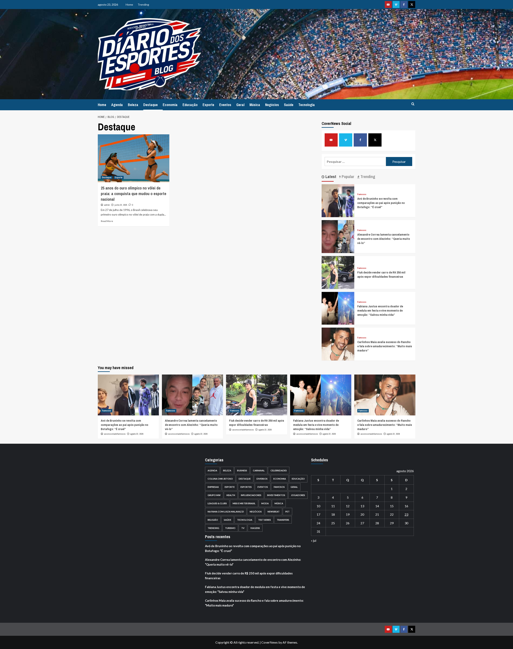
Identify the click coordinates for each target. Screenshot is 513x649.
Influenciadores (251, 495)
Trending (143, 4)
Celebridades (279, 470)
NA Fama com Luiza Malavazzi (226, 511)
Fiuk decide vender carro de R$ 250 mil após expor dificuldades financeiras (381, 274)
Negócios (272, 104)
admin (107, 205)
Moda (265, 503)
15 (392, 506)
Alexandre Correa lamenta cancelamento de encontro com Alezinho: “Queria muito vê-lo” (383, 238)
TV (242, 528)
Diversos (262, 478)
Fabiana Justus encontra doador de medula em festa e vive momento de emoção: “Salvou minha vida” (380, 310)
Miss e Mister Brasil (244, 503)
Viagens (255, 528)
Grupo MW (214, 495)
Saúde (288, 104)
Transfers (283, 519)
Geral (240, 104)
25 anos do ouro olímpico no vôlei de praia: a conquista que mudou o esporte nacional (133, 193)
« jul (313, 540)
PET (287, 511)
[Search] (412, 104)
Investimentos (276, 495)
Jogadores (298, 495)
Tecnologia (306, 104)
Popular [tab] (347, 176)
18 (333, 514)
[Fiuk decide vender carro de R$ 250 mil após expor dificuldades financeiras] (338, 272)
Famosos (361, 194)
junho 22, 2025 (120, 205)
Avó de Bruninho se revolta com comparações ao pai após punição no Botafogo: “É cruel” (381, 202)
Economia (170, 104)
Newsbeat (274, 511)
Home (129, 4)
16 (406, 506)
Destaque (150, 104)
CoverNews (269, 642)
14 (377, 506)
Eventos (225, 104)
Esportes (246, 487)
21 (377, 514)
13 (362, 506)
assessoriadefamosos (115, 434)
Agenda (117, 104)
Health (230, 495)
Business (242, 470)
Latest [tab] (330, 176)
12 (347, 506)
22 (392, 514)
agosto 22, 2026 (136, 433)
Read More (107, 221)
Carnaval (259, 470)
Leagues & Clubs (217, 503)
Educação (190, 104)
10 (318, 506)
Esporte (208, 104)
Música (254, 104)
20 (362, 514)
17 (318, 514)
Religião (213, 519)
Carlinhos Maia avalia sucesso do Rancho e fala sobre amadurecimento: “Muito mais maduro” (384, 346)
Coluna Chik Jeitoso (220, 478)
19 (347, 514)
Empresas (213, 487)
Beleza (133, 104)
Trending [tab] (367, 176)
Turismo (230, 528)
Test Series (264, 519)
